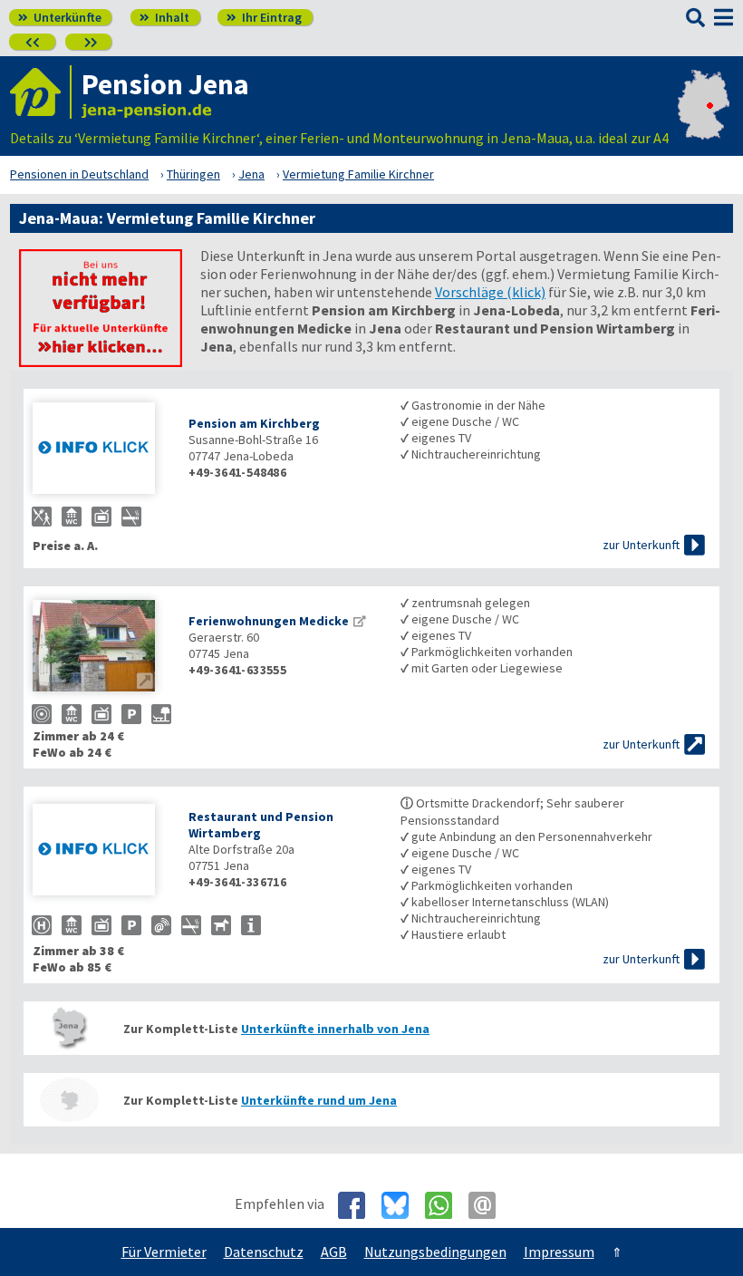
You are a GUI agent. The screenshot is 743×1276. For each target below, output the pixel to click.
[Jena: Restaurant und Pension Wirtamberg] (101, 851)
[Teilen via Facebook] (358, 1205)
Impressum (559, 1251)
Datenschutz (264, 1251)
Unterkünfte (59, 17)
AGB (334, 1251)
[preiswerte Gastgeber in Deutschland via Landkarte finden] (703, 119)
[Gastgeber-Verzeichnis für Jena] (41, 92)
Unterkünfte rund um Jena (319, 1100)
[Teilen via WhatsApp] (445, 1205)
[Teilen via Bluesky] (401, 1205)
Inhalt (164, 17)
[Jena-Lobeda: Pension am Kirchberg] (101, 450)
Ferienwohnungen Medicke (268, 621)
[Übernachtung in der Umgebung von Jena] (69, 1100)
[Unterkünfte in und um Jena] (100, 362)
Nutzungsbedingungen (435, 1251)
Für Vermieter (164, 1251)
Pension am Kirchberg (254, 423)
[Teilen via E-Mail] (488, 1205)
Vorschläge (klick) (490, 292)
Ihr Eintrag (264, 17)
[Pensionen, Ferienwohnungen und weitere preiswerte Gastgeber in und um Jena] (69, 1028)
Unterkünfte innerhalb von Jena (335, 1028)
